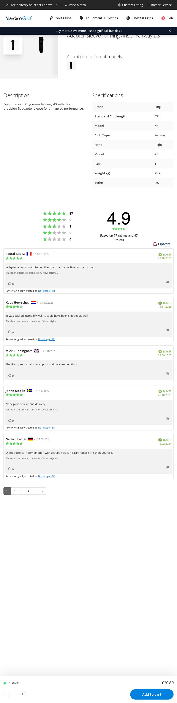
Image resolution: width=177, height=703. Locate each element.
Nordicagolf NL (46, 339)
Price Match (77, 5)
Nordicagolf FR (46, 290)
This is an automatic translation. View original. (32, 272)
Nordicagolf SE (46, 427)
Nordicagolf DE (46, 476)
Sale (171, 18)
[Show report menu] (167, 282)
